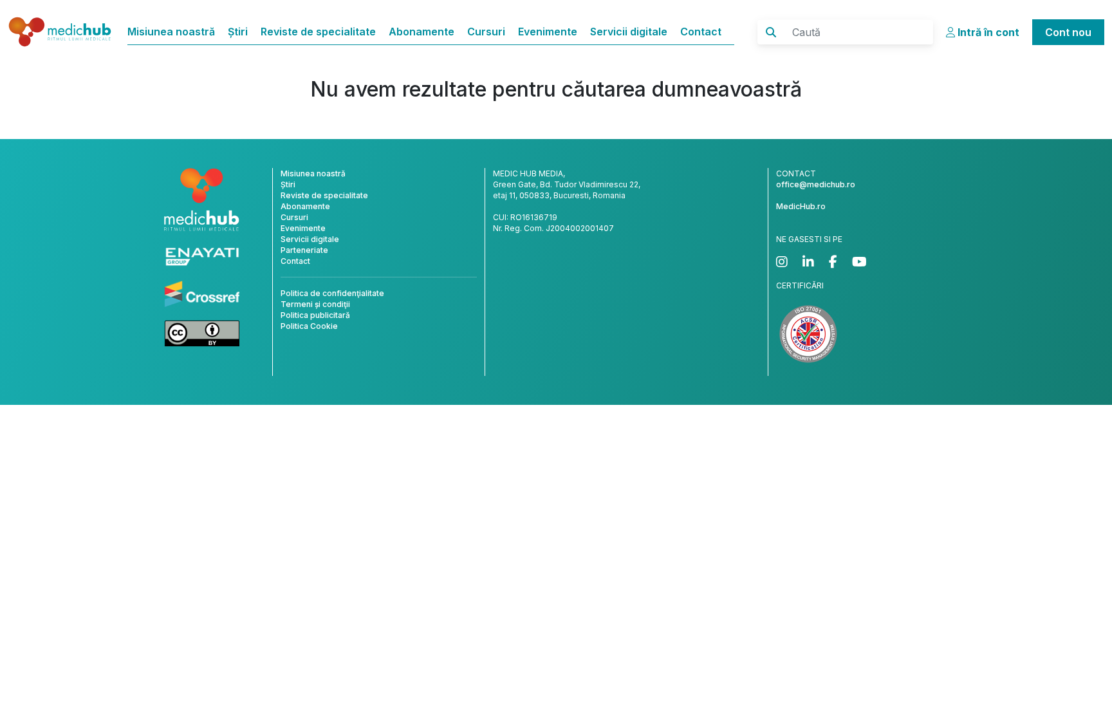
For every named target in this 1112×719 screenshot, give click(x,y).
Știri (238, 31)
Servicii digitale (628, 31)
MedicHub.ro (801, 206)
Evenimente (547, 31)
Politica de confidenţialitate (332, 293)
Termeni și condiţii (315, 304)
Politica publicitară (315, 315)
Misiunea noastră (171, 31)
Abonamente (421, 31)
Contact (700, 31)
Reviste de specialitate (318, 31)
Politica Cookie (309, 326)
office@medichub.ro (815, 184)
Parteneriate (304, 250)
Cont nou (1068, 32)
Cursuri (486, 31)
